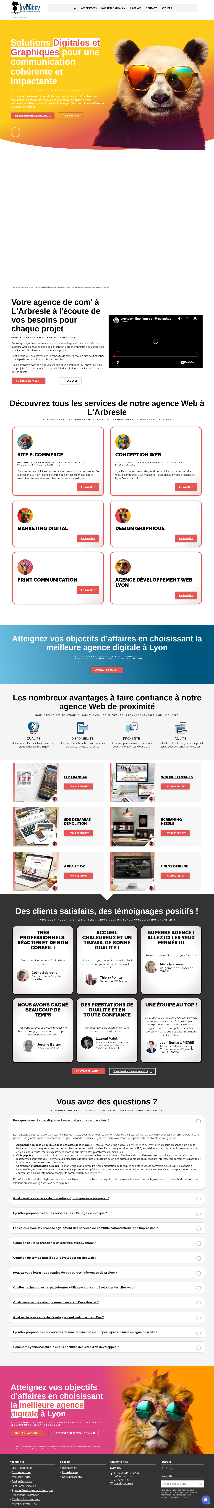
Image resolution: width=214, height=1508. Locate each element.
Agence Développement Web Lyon (32, 1490)
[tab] (107, 1120)
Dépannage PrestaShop (25, 1494)
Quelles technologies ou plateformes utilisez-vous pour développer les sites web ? (74, 1287)
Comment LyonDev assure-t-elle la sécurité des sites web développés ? (66, 1347)
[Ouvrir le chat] (205, 1499)
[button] (32, 116)
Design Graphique (22, 1481)
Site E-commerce (22, 1467)
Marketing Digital (21, 1476)
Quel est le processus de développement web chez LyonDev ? (58, 1317)
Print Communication (24, 1486)
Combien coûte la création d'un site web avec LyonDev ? (54, 1242)
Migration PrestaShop (24, 1504)
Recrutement (69, 1467)
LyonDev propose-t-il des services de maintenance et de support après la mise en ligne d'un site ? (85, 1332)
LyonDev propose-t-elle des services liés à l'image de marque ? (60, 1213)
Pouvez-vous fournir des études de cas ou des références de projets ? (65, 1272)
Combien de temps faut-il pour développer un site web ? (54, 1257)
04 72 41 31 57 (122, 1479)
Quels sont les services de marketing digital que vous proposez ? (61, 1198)
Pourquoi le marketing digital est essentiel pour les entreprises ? (61, 1120)
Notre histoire (70, 1472)
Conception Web (21, 1472)
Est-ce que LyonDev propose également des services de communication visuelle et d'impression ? (85, 1228)
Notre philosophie (72, 1476)
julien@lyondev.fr (123, 1483)
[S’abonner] (200, 1484)
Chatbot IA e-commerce (26, 1499)
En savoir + (88, 487)
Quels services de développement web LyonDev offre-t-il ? (56, 1302)
